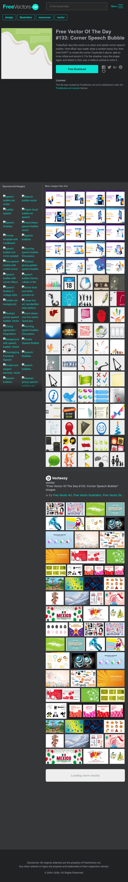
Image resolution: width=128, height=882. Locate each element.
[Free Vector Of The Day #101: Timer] (85, 282)
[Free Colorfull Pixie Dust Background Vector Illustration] (86, 539)
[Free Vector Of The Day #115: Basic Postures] (85, 298)
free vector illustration (87, 495)
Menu (114, 6)
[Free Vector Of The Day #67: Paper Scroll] (85, 379)
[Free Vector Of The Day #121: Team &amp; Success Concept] (85, 346)
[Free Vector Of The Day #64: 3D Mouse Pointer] (117, 363)
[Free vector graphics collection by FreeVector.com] (75, 509)
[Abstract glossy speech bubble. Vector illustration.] (12, 317)
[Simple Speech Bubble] (30, 343)
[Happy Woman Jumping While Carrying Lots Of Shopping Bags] (115, 249)
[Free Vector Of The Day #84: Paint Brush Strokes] (85, 443)
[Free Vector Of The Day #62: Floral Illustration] (53, 363)
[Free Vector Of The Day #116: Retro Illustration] (101, 298)
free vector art (62, 495)
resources (45, 17)
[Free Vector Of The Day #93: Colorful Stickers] (85, 459)
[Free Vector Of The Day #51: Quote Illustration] (85, 330)
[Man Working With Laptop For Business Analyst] (115, 266)
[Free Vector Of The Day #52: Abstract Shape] (101, 330)
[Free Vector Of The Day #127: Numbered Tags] (101, 395)
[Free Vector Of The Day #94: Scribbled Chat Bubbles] (101, 459)
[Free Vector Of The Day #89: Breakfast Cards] (117, 443)
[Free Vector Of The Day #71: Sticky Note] (117, 379)
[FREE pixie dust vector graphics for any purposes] (95, 509)
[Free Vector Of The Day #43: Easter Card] (117, 298)
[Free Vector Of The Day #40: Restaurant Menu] (101, 282)
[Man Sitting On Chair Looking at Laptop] (75, 266)
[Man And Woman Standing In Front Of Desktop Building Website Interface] (55, 266)
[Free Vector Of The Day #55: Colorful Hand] (117, 314)
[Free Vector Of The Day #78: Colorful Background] (117, 411)
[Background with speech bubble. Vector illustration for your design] (12, 343)
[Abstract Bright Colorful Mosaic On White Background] (55, 523)
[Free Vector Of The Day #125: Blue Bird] (69, 395)
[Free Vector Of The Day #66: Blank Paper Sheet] (69, 379)
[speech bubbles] (30, 369)
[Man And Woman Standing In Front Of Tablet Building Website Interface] (55, 232)
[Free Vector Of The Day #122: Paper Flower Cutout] (101, 346)
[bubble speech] (12, 213)
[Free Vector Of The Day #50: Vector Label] (69, 330)
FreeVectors (21, 7)
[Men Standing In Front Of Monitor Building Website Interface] (95, 249)
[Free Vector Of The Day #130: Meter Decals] (85, 363)
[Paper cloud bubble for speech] (30, 213)
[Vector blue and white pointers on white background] (30, 291)
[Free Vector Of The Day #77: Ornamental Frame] (101, 411)
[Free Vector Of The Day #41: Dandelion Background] (117, 282)
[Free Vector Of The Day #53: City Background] (53, 282)
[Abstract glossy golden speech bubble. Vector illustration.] (30, 265)
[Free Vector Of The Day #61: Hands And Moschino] (117, 346)
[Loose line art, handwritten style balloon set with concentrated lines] (30, 304)
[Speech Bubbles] (12, 226)
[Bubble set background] (12, 304)
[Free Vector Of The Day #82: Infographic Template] (53, 443)
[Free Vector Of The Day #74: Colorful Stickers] (53, 411)
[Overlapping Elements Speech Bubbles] (12, 356)
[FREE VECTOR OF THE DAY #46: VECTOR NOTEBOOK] (69, 314)
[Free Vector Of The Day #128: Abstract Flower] (53, 427)
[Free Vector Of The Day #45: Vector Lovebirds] (53, 314)
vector (61, 17)
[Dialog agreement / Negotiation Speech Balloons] (12, 330)
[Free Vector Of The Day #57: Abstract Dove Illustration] (53, 346)
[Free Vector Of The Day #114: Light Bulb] (69, 298)
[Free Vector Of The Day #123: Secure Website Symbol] (69, 363)
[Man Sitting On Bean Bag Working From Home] (95, 266)
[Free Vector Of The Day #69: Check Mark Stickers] (101, 379)
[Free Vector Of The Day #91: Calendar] (69, 282)
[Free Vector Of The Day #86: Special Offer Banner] (69, 411)
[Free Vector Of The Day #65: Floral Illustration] (53, 379)
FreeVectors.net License (68, 88)
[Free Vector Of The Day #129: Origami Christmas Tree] (117, 427)
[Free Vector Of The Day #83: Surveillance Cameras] (69, 443)
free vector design (115, 495)
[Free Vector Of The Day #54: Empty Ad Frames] (117, 330)
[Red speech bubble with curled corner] (12, 265)
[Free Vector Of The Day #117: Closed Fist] (101, 314)
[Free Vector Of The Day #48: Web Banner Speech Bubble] (85, 314)
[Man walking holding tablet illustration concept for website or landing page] (95, 232)
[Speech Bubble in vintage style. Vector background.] (12, 291)
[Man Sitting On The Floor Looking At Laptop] (75, 215)
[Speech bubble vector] (30, 200)
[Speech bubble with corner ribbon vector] (12, 278)
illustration (26, 17)
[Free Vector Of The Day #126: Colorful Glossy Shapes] (85, 395)
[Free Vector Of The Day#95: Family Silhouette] (117, 459)
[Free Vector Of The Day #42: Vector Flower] (53, 298)
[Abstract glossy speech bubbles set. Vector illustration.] (30, 382)
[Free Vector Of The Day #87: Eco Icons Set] (101, 443)
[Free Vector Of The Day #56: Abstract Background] (53, 330)
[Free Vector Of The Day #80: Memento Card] (85, 427)
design (9, 17)
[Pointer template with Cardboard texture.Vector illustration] (12, 239)
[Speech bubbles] (30, 239)
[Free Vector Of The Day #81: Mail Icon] (101, 427)
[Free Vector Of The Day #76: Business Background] (85, 411)
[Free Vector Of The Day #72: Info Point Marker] (53, 395)
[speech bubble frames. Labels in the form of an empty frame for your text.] (30, 278)
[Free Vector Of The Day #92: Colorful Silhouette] (69, 459)
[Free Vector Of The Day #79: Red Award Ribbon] (69, 427)
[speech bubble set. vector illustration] (12, 200)
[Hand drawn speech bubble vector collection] (30, 226)
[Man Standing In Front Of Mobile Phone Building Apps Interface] (115, 215)
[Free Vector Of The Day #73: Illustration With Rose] (117, 395)
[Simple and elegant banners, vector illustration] (12, 369)
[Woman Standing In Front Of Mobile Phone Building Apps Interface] (95, 215)
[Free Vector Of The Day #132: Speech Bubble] (53, 459)
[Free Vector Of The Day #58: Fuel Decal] (69, 346)
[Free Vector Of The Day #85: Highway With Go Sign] (101, 363)
